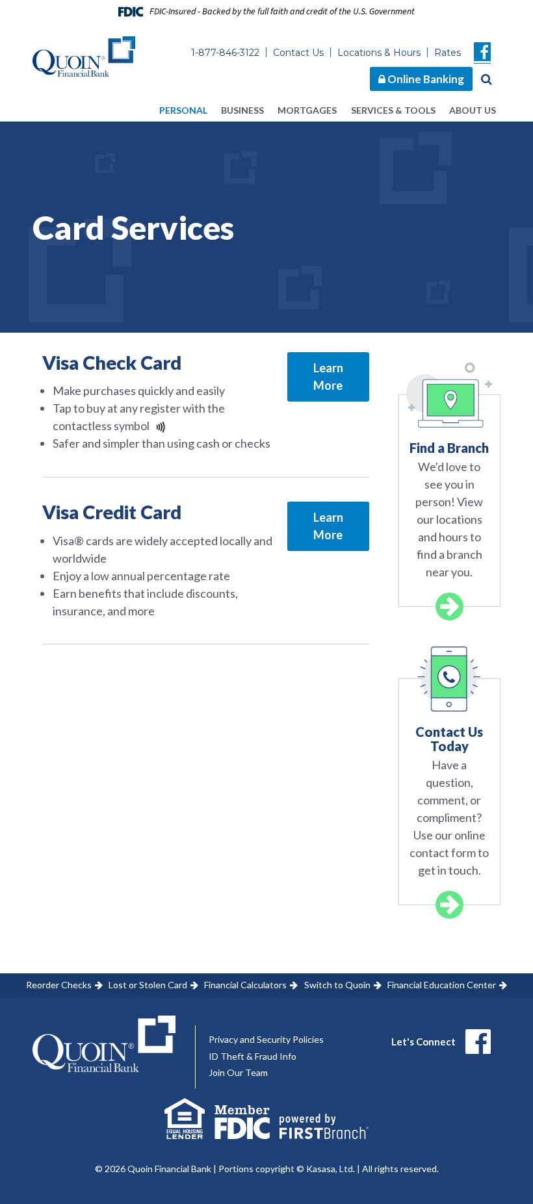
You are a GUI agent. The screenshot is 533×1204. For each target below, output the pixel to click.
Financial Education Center (441, 984)
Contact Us (298, 52)
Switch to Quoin (337, 984)
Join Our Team (238, 1072)
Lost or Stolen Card (148, 984)
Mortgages (307, 110)
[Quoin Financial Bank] (83, 55)
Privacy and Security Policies (266, 1039)
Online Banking (424, 79)
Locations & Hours (379, 52)
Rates (447, 52)
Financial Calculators (245, 984)
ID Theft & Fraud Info (252, 1056)
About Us (472, 110)
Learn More (328, 376)
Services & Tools (393, 110)
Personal (183, 110)
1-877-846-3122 (225, 52)
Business (242, 110)
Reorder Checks (59, 984)
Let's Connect (423, 1041)
